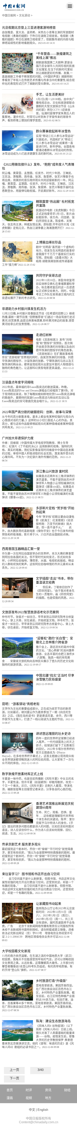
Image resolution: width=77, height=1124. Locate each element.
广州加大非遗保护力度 (18, 438)
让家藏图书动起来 (48, 903)
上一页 (14, 1070)
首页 (10, 1090)
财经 (67, 1090)
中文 (32, 1109)
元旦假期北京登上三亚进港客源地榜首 (29, 27)
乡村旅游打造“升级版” (51, 980)
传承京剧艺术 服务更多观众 (21, 844)
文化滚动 (24, 15)
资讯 (48, 1090)
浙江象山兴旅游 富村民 (52, 471)
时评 (29, 1090)
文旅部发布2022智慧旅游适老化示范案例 (30, 612)
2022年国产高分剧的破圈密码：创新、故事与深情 (36, 412)
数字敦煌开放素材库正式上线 (22, 774)
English (43, 1109)
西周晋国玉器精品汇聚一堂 (21, 548)
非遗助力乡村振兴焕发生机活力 (24, 308)
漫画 (10, 1098)
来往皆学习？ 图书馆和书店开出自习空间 (31, 874)
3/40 (41, 1070)
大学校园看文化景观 (16, 951)
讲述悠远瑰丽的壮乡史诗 (53, 733)
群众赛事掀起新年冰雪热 (53, 131)
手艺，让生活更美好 (50, 94)
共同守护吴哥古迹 (48, 275)
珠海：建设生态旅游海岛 (53, 1021)
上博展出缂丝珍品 (48, 242)
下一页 (14, 1078)
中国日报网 (9, 15)
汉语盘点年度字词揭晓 (18, 382)
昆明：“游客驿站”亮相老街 (20, 704)
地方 (48, 1098)
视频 (29, 1098)
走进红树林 (44, 335)
